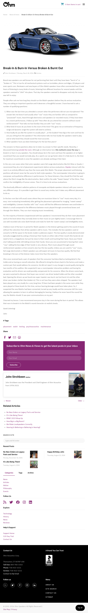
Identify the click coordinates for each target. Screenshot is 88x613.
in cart (72, 4)
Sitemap (49, 597)
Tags (20, 473)
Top (79, 608)
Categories (9, 473)
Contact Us (7, 539)
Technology (7, 513)
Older (80, 401)
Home (5, 15)
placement (7, 326)
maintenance (46, 326)
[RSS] (4, 502)
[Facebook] (18, 502)
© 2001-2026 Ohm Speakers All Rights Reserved (22, 606)
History (6, 517)
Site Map (6, 609)
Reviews (6, 523)
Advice (5, 485)
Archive (31, 473)
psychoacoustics (32, 326)
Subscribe (13, 365)
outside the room (25, 150)
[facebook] (4, 337)
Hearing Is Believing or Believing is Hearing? (23, 427)
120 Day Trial (8, 536)
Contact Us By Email (11, 574)
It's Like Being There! (14, 415)
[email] (14, 337)
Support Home (8, 533)
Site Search (51, 589)
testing (22, 326)
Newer (8, 401)
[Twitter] (11, 502)
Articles (38, 73)
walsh (15, 326)
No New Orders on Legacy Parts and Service (23, 412)
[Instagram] (24, 502)
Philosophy (7, 488)
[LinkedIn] (30, 502)
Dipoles (68, 167)
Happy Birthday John (55, 452)
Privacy (14, 609)
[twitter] (9, 337)
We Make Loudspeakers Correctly (19, 424)
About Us (50, 585)
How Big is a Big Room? (15, 421)
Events (5, 491)
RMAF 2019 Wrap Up (14, 418)
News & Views (14, 15)
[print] (19, 337)
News (5, 479)
